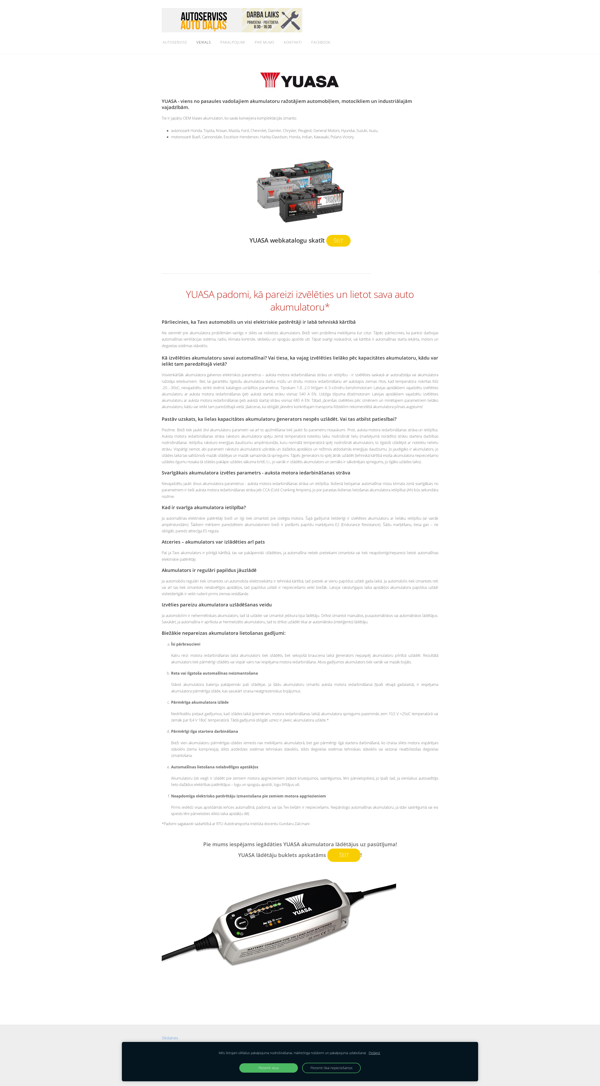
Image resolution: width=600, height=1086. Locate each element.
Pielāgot (374, 1053)
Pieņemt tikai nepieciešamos (331, 1068)
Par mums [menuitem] (264, 42)
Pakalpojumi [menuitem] (232, 42)
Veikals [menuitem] (203, 42)
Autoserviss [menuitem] (175, 42)
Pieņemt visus (269, 1068)
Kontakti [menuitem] (293, 42)
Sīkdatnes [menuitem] (170, 1038)
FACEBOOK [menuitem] (320, 42)
